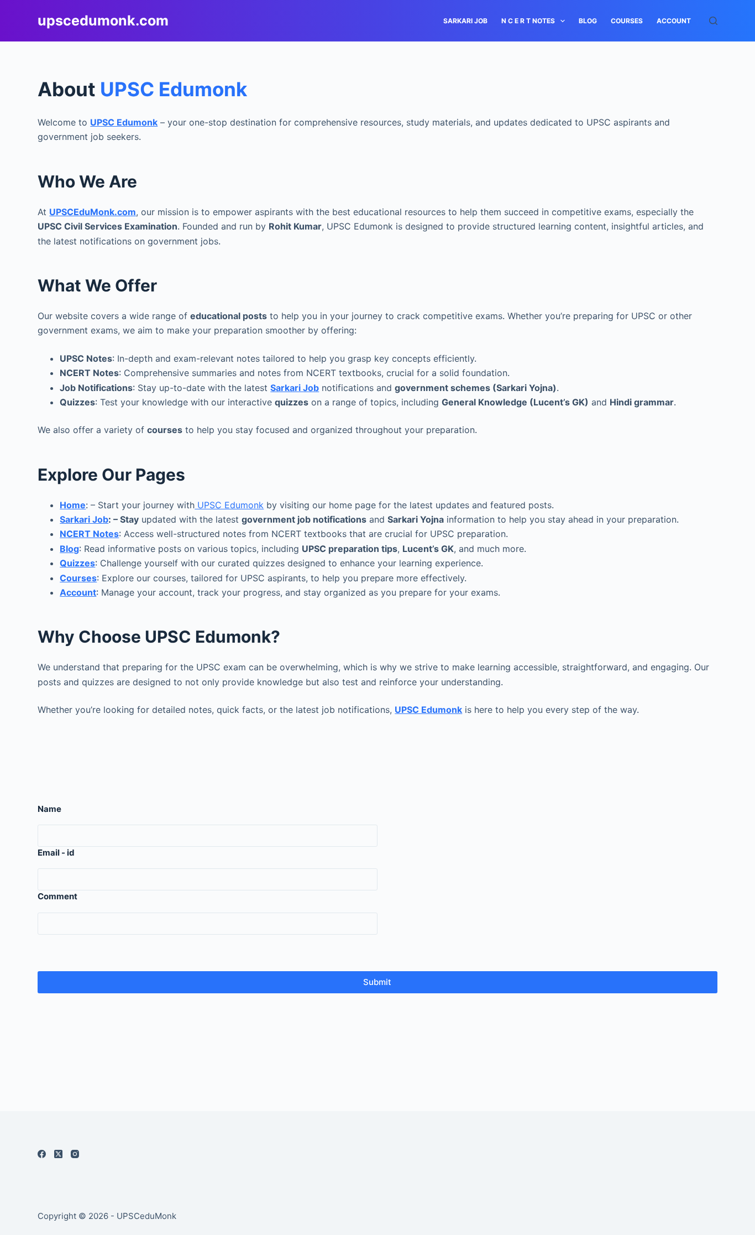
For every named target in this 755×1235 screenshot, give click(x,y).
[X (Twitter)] (58, 1154)
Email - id (56, 852)
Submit (377, 982)
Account (674, 21)
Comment (57, 896)
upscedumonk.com (103, 20)
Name (49, 809)
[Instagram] (75, 1154)
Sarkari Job (84, 519)
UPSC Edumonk (173, 89)
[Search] (713, 21)
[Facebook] (42, 1154)
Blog (588, 21)
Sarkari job (465, 21)
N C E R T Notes (528, 21)
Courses (627, 21)
